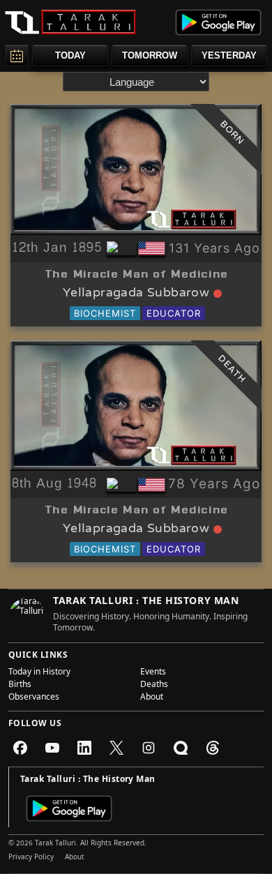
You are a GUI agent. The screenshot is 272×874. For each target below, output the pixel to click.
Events (153, 673)
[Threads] (213, 748)
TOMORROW (149, 55)
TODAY (70, 55)
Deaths (154, 686)
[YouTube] (52, 748)
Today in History (39, 673)
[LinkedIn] (84, 748)
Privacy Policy (31, 858)
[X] (116, 748)
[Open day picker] (17, 55)
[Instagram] (148, 748)
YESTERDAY (229, 55)
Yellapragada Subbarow (136, 294)
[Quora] (180, 748)
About (151, 698)
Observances (33, 698)
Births (19, 686)
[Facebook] (20, 748)
